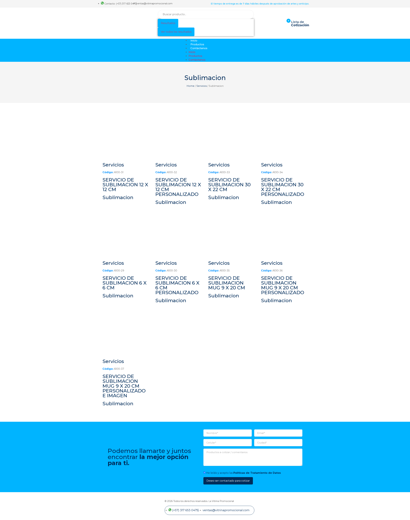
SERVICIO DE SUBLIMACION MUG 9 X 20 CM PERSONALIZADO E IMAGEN (124, 386)
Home (190, 86)
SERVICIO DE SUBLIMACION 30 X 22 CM (229, 184)
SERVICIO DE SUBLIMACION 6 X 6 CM (124, 283)
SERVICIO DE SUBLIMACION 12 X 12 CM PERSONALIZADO (178, 187)
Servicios (202, 86)
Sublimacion (117, 197)
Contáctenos (198, 48)
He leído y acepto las (243, 472)
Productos (197, 44)
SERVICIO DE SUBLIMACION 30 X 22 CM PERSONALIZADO (282, 187)
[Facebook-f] (297, 50)
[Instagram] (305, 50)
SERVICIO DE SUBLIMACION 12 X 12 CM (125, 184)
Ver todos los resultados (176, 31)
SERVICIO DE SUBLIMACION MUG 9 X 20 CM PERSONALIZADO (282, 285)
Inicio (193, 40)
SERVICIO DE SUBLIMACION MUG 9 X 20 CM (226, 283)
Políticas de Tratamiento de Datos (257, 472)
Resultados (168, 23)
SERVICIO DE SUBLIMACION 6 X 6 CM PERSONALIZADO (177, 285)
